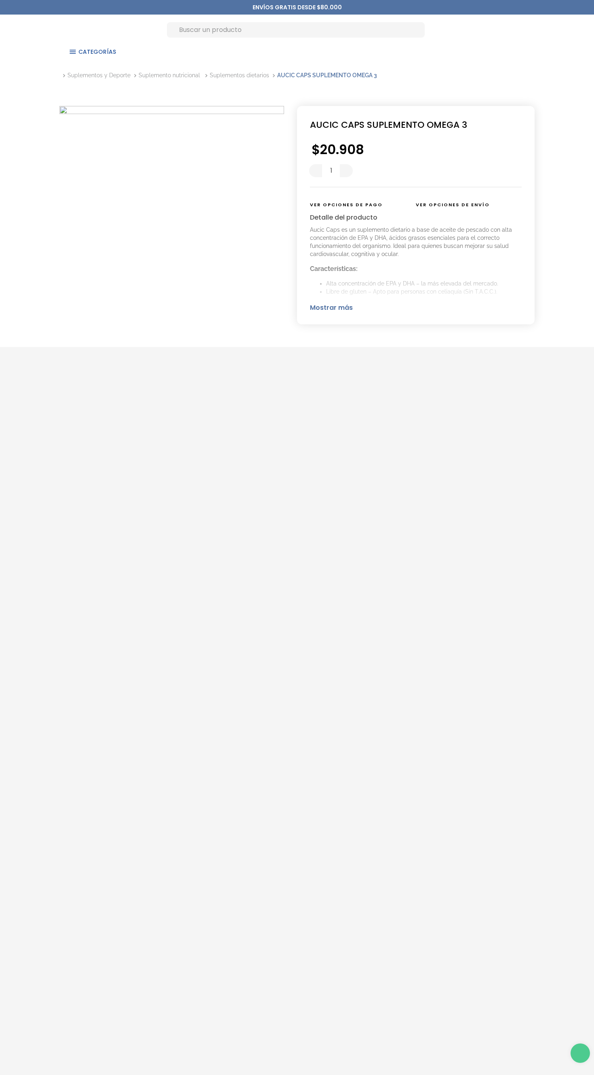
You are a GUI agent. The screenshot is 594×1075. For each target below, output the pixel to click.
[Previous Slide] (256, 7)
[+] (346, 170)
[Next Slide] (337, 7)
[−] (315, 170)
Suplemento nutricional (169, 75)
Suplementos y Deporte (99, 75)
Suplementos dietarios (239, 75)
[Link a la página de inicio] (61, 75)
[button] (356, 205)
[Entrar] (510, 29)
